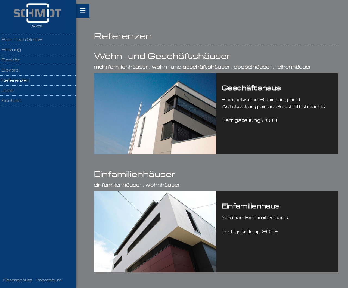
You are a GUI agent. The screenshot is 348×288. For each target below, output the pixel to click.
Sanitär (10, 60)
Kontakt (11, 101)
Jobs (7, 91)
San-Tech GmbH (22, 40)
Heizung (11, 50)
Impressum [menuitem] (48, 280)
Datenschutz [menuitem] (17, 280)
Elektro (10, 70)
